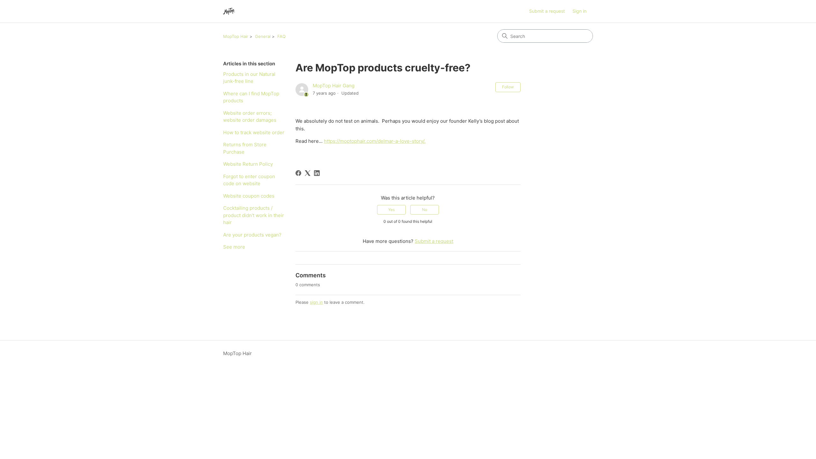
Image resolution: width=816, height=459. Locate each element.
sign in (316, 302)
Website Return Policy (248, 164)
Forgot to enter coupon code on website (249, 180)
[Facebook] (298, 173)
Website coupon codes (248, 196)
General (263, 36)
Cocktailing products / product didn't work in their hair (253, 215)
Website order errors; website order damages (249, 116)
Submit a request (547, 11)
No (424, 209)
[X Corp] (307, 173)
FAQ (281, 36)
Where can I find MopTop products (251, 97)
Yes (391, 209)
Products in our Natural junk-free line (249, 77)
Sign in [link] (579, 11)
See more (234, 247)
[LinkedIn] (317, 173)
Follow (508, 86)
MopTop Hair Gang (333, 86)
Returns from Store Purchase (244, 148)
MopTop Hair (235, 36)
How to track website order (253, 132)
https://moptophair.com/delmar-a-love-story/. (375, 141)
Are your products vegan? (252, 235)
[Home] (229, 11)
